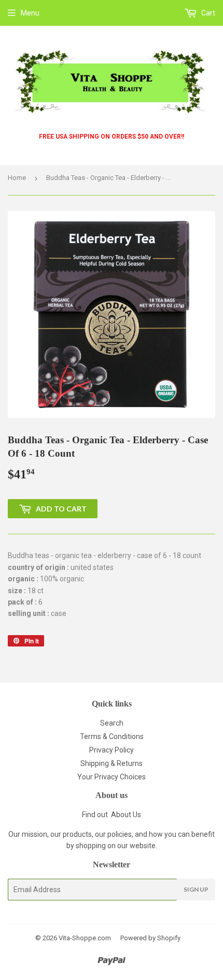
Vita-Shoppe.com (85, 938)
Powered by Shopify (150, 938)
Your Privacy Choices (111, 777)
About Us (126, 814)
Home (17, 178)
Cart (207, 13)
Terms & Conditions (112, 736)
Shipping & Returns (111, 763)
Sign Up (196, 889)
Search (111, 723)
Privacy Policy (111, 750)
